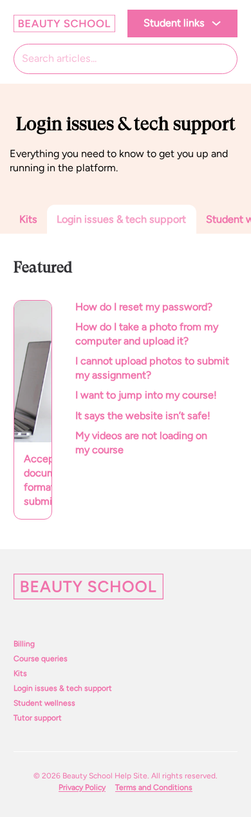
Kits (20, 673)
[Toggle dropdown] (216, 23)
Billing (24, 643)
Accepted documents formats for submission (37, 480)
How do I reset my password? (145, 307)
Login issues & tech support (63, 688)
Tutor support (38, 717)
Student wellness (44, 703)
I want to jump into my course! (146, 395)
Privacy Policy (82, 787)
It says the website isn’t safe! (142, 415)
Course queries (41, 658)
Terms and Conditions (153, 787)
